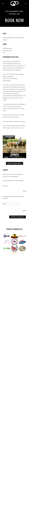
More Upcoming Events (14, 163)
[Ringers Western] (14, 241)
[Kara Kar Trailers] (14, 248)
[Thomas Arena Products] (14, 253)
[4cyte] (6, 236)
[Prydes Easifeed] (22, 241)
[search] (25, 3)
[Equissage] (14, 236)
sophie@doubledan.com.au (17, 128)
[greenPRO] (6, 248)
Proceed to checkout (17, 216)
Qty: (4, 204)
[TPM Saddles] (22, 248)
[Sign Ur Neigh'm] (6, 241)
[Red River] (22, 236)
